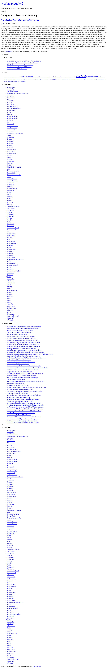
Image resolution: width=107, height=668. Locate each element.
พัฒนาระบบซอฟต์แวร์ (34, 79)
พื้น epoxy (9, 204)
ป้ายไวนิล (9, 196)
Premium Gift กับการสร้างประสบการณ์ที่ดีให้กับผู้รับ (21, 336)
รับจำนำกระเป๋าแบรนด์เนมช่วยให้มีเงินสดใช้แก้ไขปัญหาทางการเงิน (25, 405)
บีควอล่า (9, 192)
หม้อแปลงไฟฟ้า (11, 249)
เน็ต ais (9, 300)
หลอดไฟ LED (10, 251)
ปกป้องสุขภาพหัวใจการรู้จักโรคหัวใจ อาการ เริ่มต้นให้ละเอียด (24, 417)
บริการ (9, 177)
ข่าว (8, 122)
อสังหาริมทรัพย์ (11, 263)
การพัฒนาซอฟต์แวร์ (12, 3)
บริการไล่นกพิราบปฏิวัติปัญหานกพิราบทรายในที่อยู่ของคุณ (23, 419)
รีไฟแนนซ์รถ (10, 226)
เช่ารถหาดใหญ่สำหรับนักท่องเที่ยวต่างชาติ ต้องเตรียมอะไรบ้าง (24, 366)
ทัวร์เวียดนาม (10, 161)
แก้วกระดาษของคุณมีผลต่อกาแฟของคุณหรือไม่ (20, 389)
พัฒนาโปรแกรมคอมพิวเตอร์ (43, 79)
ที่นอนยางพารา (9, 79)
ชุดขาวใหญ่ (10, 143)
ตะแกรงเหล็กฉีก (11, 149)
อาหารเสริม (10, 269)
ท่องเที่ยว (9, 155)
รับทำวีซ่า (9, 220)
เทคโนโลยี (10, 296)
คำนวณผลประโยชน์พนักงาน (15, 133)
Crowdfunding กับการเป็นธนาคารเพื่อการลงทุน (20, 20)
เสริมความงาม (11, 306)
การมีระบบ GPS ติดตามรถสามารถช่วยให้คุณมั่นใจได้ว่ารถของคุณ (25, 407)
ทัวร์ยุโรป (9, 159)
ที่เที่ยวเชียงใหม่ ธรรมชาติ (14, 167)
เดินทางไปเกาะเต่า (12, 290)
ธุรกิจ (8, 169)
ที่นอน (5, 79)
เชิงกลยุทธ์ (15, 81)
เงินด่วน (9, 284)
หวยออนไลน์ (10, 255)
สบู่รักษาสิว (104, 79)
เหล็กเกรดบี (10, 310)
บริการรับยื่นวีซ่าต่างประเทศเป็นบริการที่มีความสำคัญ (21, 375)
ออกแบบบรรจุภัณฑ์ (12, 265)
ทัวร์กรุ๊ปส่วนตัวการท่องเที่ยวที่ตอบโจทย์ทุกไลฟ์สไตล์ (21, 338)
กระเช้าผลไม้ (10, 104)
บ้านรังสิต (9, 186)
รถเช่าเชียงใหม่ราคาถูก (13, 206)
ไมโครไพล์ (10, 320)
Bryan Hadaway (37, 666)
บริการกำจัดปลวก (12, 179)
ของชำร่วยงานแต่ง (12, 118)
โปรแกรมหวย (10, 314)
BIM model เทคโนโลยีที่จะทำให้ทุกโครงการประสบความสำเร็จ (24, 403)
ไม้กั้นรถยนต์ (10, 318)
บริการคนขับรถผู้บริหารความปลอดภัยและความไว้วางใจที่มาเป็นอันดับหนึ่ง (27, 368)
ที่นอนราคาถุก (14, 79)
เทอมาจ (9, 298)
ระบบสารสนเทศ (69, 79)
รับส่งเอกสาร (75, 79)
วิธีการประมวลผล (87, 79)
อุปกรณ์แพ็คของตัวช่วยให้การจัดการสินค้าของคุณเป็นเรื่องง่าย (24, 395)
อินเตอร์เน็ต (10, 275)
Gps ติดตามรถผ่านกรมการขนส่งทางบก (17, 93)
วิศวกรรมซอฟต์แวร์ (94, 79)
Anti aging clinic (11, 87)
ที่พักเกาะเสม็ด (19, 79)
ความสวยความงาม (12, 126)
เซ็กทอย (9, 288)
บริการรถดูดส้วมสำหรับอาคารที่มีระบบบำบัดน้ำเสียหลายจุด (23, 63)
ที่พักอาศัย (9, 163)
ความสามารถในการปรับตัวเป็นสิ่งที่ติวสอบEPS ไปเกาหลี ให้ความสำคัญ (26, 387)
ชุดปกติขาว (10, 145)
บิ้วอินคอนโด (10, 190)
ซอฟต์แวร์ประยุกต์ (92, 77)
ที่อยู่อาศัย (9, 165)
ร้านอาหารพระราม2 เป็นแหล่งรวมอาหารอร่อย (20, 401)
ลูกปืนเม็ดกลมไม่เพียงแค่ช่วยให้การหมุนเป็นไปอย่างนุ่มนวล (23, 399)
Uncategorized (10, 100)
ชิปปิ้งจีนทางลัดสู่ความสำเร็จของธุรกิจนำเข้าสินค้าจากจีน (22, 340)
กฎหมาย (9, 102)
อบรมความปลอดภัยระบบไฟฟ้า (15, 259)
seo (8, 99)
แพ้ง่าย (9, 312)
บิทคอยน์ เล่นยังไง (12, 188)
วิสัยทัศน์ (100, 79)
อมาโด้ (9, 261)
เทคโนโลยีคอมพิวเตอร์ (22, 81)
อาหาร (9, 267)
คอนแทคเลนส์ (11, 130)
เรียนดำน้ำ (10, 304)
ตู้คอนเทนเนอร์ (11, 151)
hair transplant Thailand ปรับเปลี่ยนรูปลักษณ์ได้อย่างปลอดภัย (23, 422)
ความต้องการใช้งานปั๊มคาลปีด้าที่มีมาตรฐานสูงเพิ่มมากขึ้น (23, 344)
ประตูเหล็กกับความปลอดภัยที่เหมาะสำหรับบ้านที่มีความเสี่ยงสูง (24, 350)
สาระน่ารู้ (9, 237)
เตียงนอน (9, 292)
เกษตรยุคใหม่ (10, 279)
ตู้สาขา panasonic (11, 153)
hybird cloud (10, 95)
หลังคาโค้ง (10, 253)
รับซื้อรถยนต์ (10, 216)
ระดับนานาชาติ (63, 79)
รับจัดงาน (9, 212)
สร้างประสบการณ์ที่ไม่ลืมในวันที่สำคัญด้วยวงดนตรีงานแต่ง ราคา (25, 409)
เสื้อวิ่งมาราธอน (11, 308)
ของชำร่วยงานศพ (12, 116)
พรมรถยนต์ (10, 202)
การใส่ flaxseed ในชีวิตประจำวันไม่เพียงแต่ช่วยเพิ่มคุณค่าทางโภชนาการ (26, 358)
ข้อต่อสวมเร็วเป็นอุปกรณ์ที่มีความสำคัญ (18, 385)
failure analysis (10, 90)
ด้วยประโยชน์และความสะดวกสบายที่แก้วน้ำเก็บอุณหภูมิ (22, 377)
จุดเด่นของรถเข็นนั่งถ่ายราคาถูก (16, 383)
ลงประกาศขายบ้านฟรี (13, 228)
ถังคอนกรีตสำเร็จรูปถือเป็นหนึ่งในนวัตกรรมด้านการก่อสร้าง (23, 356)
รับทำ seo (9, 218)
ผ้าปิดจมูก (9, 200)
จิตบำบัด (9, 135)
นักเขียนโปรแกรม (26, 79)
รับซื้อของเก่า (10, 214)
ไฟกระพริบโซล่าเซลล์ (13, 316)
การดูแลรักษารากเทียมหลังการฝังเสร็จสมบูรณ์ (19, 371)
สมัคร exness (10, 231)
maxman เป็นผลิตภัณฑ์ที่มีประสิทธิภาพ (17, 393)
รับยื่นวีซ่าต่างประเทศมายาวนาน (16, 379)
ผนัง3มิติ (9, 198)
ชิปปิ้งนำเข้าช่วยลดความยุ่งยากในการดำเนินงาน (20, 65)
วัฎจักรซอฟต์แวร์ (81, 79)
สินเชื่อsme (10, 245)
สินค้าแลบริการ (11, 241)
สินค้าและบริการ (11, 243)
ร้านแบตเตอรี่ (10, 224)
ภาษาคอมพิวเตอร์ (54, 79)
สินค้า (8, 239)
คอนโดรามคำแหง (12, 131)
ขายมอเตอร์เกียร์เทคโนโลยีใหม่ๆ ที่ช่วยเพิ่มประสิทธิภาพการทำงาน (25, 352)
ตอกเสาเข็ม (10, 147)
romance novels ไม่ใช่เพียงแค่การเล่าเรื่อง (18, 364)
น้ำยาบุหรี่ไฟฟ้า (11, 173)
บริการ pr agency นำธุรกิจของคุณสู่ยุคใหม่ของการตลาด (22, 420)
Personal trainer (11, 98)
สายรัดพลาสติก (11, 235)
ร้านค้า (9, 222)
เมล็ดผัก (9, 302)
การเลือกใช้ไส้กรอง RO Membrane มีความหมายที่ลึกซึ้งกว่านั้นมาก (25, 373)
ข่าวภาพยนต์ (10, 124)
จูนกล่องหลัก (10, 137)
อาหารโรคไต (10, 273)
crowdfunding (8, 51)
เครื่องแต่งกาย (11, 282)
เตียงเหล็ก (9, 294)
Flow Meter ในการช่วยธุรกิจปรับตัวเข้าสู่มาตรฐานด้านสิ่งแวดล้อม (24, 391)
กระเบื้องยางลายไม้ (12, 106)
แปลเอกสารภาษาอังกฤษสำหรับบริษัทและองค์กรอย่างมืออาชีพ (24, 61)
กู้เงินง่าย (9, 114)
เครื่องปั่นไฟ (10, 281)
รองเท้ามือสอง (11, 208)
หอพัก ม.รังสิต (11, 257)
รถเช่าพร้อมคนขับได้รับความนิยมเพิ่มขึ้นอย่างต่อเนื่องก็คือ (23, 369)
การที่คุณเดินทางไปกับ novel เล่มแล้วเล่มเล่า (19, 360)
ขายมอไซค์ (10, 120)
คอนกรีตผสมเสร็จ (12, 128)
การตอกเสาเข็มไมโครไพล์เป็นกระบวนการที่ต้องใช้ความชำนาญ (24, 411)
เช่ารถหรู (9, 286)
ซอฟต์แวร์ (81, 76)
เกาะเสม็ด (5, 81)
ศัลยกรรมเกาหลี (11, 230)
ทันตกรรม (9, 157)
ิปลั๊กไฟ (9, 277)
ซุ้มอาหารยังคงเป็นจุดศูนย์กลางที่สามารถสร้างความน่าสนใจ (23, 342)
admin (3, 23)
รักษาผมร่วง (10, 210)
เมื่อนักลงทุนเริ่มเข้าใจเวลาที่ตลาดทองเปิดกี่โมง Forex (21, 348)
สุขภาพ (9, 247)
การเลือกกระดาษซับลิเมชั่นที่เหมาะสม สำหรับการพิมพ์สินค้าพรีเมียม (25, 381)
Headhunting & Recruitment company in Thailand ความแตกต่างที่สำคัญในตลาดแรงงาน (30, 354)
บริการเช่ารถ (10, 182)
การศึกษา (9, 112)
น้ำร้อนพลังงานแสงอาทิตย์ (14, 175)
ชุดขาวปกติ (10, 141)
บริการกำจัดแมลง (12, 181)
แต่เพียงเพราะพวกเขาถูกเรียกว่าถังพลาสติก (18, 397)
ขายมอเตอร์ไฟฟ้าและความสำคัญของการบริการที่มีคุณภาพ (23, 346)
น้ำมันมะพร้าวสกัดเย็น (13, 171)
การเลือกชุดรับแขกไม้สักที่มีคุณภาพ (17, 69)
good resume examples (12, 91)
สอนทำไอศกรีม (11, 233)
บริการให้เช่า (10, 184)
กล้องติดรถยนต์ (11, 110)
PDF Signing (10, 96)
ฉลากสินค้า (10, 139)
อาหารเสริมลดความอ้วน (13, 271)
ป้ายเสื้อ (9, 194)
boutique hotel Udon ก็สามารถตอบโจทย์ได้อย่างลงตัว (21, 362)
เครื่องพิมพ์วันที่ (10, 81)
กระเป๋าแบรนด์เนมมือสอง (14, 108)
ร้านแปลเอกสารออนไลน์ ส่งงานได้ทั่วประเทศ (19, 67)
